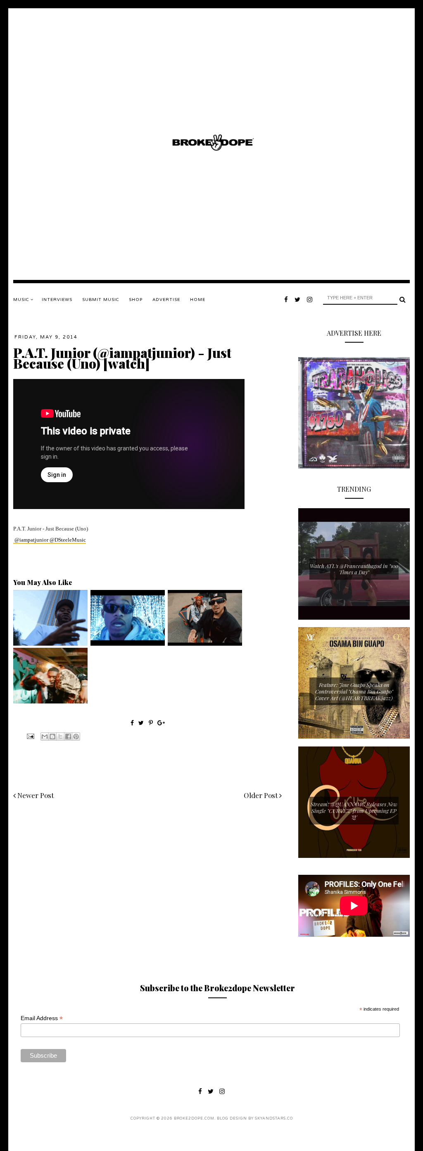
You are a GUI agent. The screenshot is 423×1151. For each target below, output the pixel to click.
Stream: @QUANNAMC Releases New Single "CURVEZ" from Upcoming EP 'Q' (354, 810)
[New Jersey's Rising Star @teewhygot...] (205, 643)
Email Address (42, 1018)
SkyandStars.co (274, 1118)
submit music (100, 299)
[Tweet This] (142, 723)
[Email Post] (30, 735)
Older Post (261, 795)
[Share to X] (60, 736)
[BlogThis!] (52, 736)
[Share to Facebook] (68, 736)
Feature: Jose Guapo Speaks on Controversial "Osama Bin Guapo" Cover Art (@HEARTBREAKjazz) (354, 691)
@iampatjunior (31, 540)
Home (197, 299)
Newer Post (35, 795)
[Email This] (44, 736)
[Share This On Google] (161, 723)
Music (22, 299)
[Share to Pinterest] (76, 736)
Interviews (57, 299)
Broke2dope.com (194, 1118)
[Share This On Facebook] (132, 723)
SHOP (136, 299)
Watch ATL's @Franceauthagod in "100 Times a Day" (354, 569)
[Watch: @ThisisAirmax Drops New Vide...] (127, 643)
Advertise (166, 299)
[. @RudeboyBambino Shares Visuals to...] (50, 643)
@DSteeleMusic (68, 540)
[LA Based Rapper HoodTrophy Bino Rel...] (50, 701)
